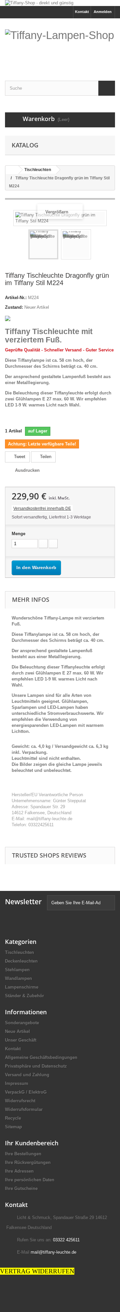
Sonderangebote (22, 1022)
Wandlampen (18, 978)
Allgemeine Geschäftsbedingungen (41, 1057)
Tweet (19, 456)
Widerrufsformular (24, 1109)
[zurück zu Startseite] (12, 170)
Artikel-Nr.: (16, 297)
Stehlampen (17, 969)
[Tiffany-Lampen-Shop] (60, 45)
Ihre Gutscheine (21, 1188)
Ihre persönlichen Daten (29, 1179)
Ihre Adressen (19, 1171)
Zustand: (14, 307)
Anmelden (103, 12)
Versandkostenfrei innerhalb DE (42, 508)
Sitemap (13, 1126)
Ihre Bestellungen (23, 1153)
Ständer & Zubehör (24, 995)
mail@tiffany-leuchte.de (53, 1252)
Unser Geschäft (20, 1040)
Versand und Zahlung (27, 1074)
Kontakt (82, 12)
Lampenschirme (21, 987)
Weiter (97, 245)
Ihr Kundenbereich (31, 1143)
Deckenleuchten (21, 961)
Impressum (16, 1083)
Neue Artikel (17, 1031)
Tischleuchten (19, 952)
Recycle (13, 1118)
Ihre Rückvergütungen (28, 1162)
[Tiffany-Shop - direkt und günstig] (60, 3)
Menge (18, 533)
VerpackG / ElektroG (26, 1092)
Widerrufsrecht (20, 1100)
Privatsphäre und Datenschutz (36, 1066)
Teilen (45, 456)
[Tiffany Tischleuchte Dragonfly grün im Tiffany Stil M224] (43, 244)
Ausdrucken (27, 470)
